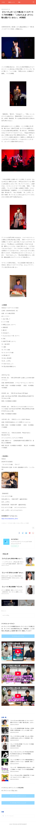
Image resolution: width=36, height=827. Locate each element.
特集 (19, 2)
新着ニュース (11, 2)
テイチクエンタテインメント (18, 796)
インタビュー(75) (19, 523)
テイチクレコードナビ (18, 636)
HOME (3, 2)
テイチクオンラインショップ (18, 803)
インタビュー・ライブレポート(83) (8, 523)
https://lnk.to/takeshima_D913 (9, 518)
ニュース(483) (26, 523)
